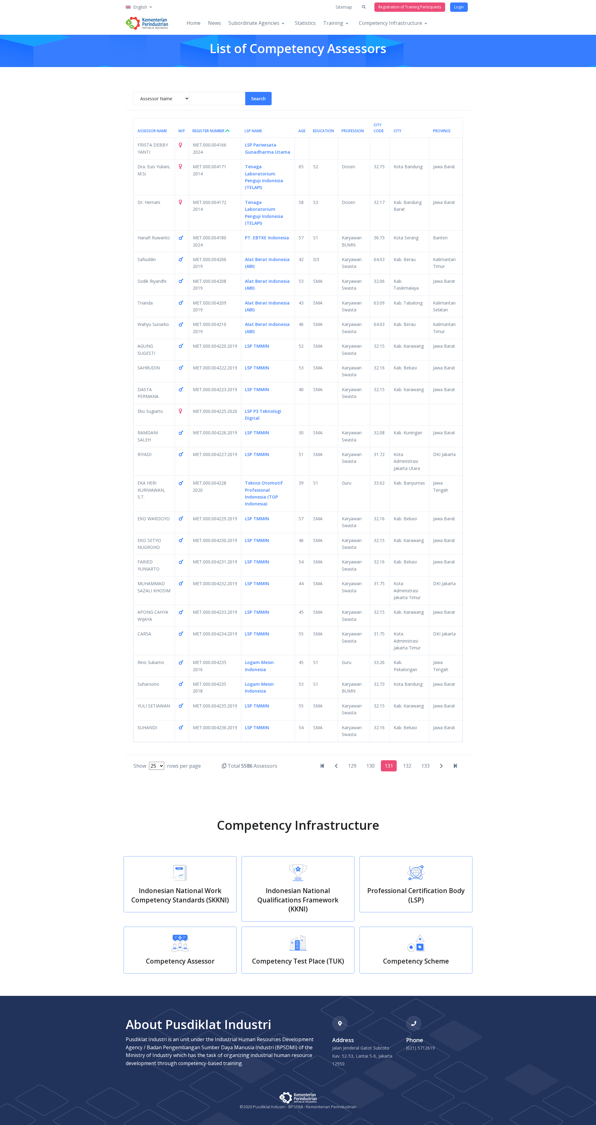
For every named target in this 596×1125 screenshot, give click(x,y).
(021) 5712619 (420, 1048)
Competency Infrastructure (390, 23)
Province (441, 130)
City (397, 130)
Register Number (208, 130)
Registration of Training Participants (409, 7)
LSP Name (253, 130)
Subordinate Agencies (253, 23)
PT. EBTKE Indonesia (267, 238)
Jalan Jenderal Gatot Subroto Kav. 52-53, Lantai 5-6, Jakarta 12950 (362, 1056)
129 (352, 765)
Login (459, 7)
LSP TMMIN (257, 346)
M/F (181, 130)
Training (333, 23)
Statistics (305, 23)
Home (194, 23)
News (214, 23)
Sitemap (344, 7)
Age (301, 130)
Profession (352, 130)
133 (425, 765)
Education (323, 130)
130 (370, 765)
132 (407, 765)
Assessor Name (152, 130)
